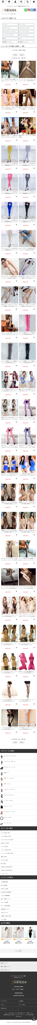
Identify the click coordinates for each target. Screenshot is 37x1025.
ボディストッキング (23, 35)
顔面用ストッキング (7, 42)
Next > (22, 55)
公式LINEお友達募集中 (6, 892)
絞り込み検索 (4, 885)
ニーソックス (22, 24)
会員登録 (21, 1001)
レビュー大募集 (4, 902)
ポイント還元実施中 (5, 905)
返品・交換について (5, 899)
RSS (17, 1016)
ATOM (20, 1016)
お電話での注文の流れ (6, 916)
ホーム (3, 13)
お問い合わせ (4, 1008)
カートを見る (22, 1004)
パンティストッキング (8, 35)
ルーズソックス (6, 28)
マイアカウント (4, 1001)
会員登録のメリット (5, 909)
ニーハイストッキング (24, 31)
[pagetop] (18, 959)
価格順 (20, 50)
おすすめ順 (14, 50)
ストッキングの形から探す (11, 13)
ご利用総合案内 (4, 882)
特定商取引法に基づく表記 (9, 1014)
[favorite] (16, 83)
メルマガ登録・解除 (29, 1014)
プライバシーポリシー (19, 1014)
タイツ (20, 38)
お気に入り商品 (4, 888)
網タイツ (5, 38)
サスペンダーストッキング (9, 31)
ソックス (5, 24)
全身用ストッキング (23, 42)
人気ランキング (4, 912)
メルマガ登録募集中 (5, 895)
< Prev (15, 55)
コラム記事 (3, 919)
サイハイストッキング (24, 28)
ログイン (3, 1004)
